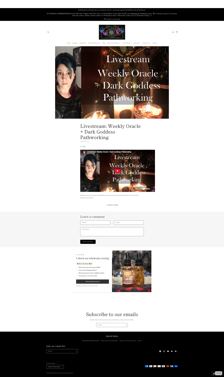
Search (139, 340)
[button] (48, 32)
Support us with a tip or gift (127, 340)
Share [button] (84, 146)
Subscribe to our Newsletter (109, 340)
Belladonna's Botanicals (57, 373)
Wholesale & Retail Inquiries (90, 340)
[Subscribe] (126, 325)
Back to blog (113, 205)
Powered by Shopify (68, 373)
